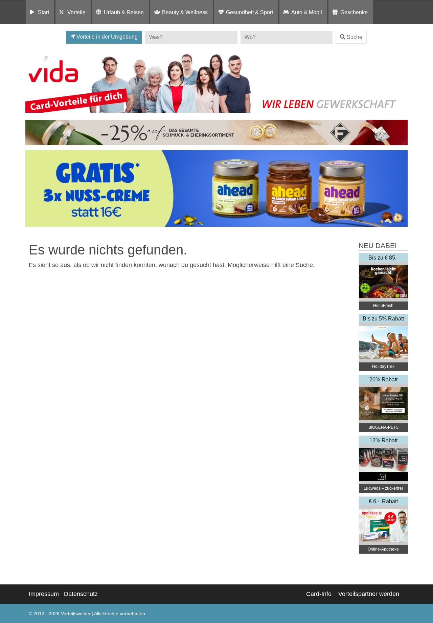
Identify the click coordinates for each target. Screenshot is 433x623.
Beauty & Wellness (185, 12)
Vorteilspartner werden (368, 594)
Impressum (44, 594)
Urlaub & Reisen (124, 12)
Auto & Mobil (306, 12)
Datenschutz (81, 594)
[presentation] (32, 188)
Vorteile (76, 12)
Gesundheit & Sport (249, 12)
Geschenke (354, 12)
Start (43, 12)
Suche (354, 37)
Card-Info (319, 594)
